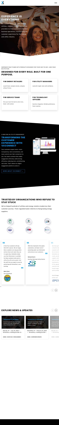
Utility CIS (10, 337)
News (4, 337)
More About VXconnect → (13, 171)
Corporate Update (36, 337)
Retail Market (17, 337)
